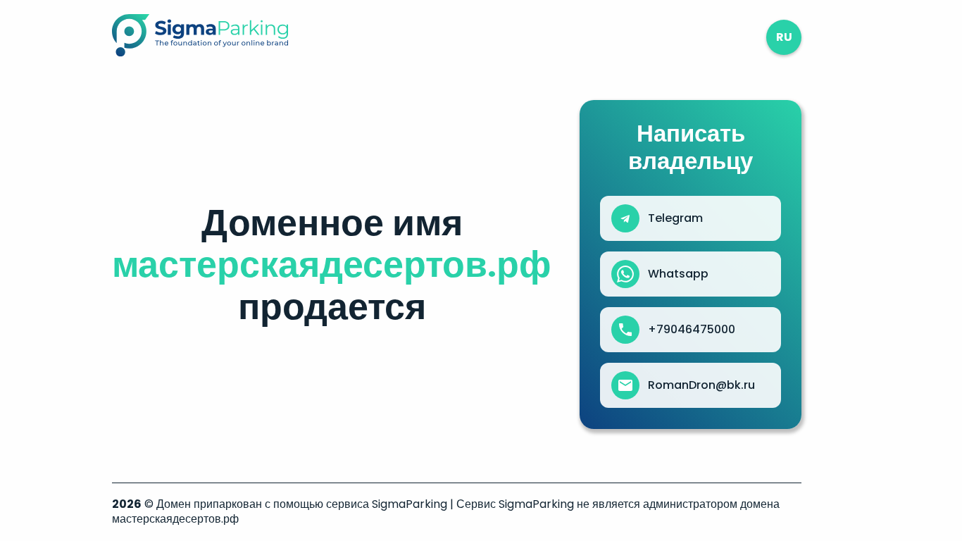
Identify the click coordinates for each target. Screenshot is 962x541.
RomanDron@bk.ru (701, 385)
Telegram (675, 218)
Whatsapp (678, 274)
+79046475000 (691, 329)
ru (784, 37)
